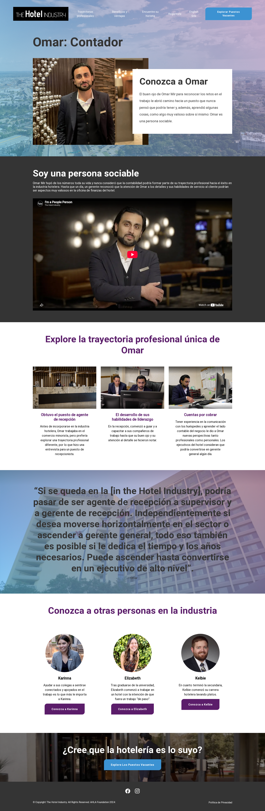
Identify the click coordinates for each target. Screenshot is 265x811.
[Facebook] (127, 791)
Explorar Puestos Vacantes (228, 13)
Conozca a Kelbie (200, 704)
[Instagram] (137, 791)
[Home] (40, 14)
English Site (193, 13)
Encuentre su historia (150, 13)
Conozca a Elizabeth (132, 709)
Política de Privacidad (220, 802)
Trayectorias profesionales (85, 13)
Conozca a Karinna (65, 709)
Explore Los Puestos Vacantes (132, 764)
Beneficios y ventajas (119, 13)
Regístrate (174, 13)
